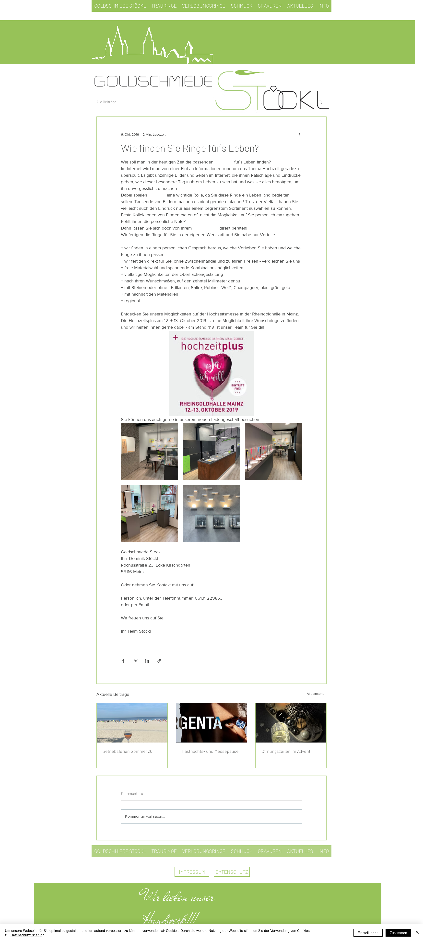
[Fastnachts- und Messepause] (211, 723)
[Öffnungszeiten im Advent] (291, 723)
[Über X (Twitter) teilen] (135, 661)
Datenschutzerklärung (28, 934)
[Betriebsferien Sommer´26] (132, 723)
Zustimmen (398, 932)
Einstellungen (368, 932)
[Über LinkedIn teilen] (147, 661)
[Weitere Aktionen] (299, 134)
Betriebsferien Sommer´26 (127, 751)
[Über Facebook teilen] (123, 661)
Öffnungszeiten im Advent (285, 751)
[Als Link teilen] (159, 661)
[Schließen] (417, 932)
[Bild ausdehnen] (149, 451)
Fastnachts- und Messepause (210, 751)
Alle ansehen (317, 694)
